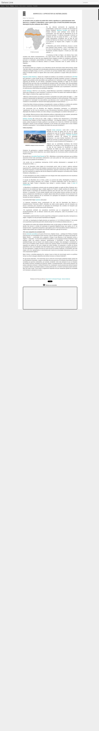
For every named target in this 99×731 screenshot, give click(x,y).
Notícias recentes (27, 118)
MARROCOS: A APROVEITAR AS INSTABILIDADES (50, 14)
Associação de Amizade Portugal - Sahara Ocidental (58, 279)
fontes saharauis (56, 130)
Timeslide (35, 6)
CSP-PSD (74, 77)
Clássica (3, 6)
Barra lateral (23, 6)
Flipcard (7, 6)
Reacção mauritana (72, 135)
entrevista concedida (31, 234)
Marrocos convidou (62, 30)
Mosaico (17, 6)
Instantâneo (29, 6)
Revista (12, 6)
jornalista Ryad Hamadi (38, 156)
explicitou (38, 200)
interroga (28, 91)
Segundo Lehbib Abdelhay (30, 77)
